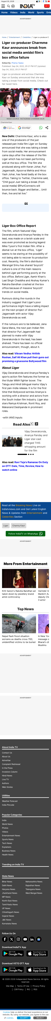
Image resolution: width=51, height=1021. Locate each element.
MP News (6, 897)
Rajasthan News (33, 885)
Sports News (7, 839)
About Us (6, 756)
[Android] (40, 1)
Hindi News (7, 775)
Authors (5, 783)
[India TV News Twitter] (46, 1)
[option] (25, 441)
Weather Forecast (10, 801)
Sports (40, 12)
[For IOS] (37, 970)
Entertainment (14, 37)
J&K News (6, 920)
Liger (5, 525)
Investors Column (9, 772)
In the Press (7, 768)
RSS (35, 989)
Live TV (5, 779)
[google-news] (38, 939)
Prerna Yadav (18, 63)
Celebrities (27, 37)
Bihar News (7, 881)
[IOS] (37, 1)
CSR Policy (19, 989)
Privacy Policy (39, 986)
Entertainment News (11, 835)
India (22, 12)
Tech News (7, 843)
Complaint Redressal (11, 764)
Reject (40, 1018)
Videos (14, 12)
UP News (6, 908)
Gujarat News (8, 916)
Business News (8, 851)
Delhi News (7, 885)
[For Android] (13, 970)
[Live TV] (47, 6)
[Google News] (9, 127)
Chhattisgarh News (10, 912)
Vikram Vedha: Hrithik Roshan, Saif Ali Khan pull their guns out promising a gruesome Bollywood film (25, 357)
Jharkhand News (9, 893)
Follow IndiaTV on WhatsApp (23, 533)
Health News (7, 854)
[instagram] (18, 939)
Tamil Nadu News (10, 904)
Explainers (6, 847)
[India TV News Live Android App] (13, 953)
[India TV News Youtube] (49, 1)
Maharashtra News (34, 881)
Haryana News (8, 889)
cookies (9, 1018)
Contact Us (7, 753)
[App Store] (37, 953)
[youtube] (25, 939)
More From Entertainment (25, 564)
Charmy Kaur (18, 525)
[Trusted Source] (24, 127)
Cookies (6, 1012)
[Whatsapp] (40, 128)
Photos (5, 828)
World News (7, 824)
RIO (28, 989)
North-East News (9, 900)
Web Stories (7, 787)
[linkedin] (32, 939)
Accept (24, 1018)
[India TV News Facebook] (43, 1)
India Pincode (8, 805)
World (31, 12)
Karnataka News (9, 923)
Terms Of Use (23, 986)
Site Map (10, 986)
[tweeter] (11, 939)
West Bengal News (34, 893)
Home (4, 12)
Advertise (6, 760)
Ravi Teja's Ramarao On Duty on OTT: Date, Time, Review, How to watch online (25, 466)
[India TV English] (27, 6)
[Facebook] (4, 939)
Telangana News (33, 889)
